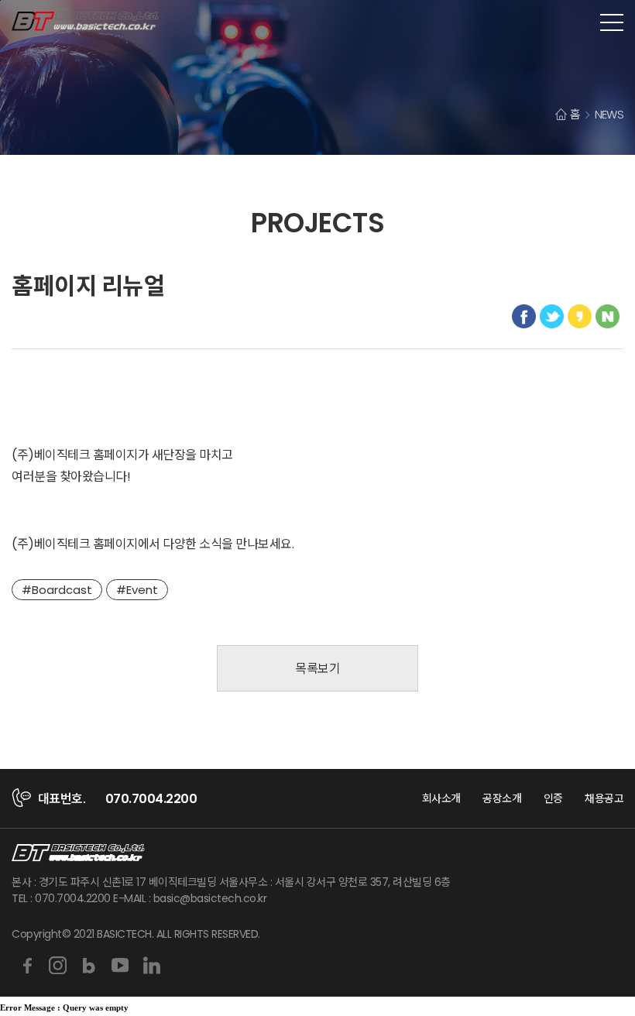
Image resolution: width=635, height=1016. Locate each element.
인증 (553, 798)
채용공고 (604, 798)
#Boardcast (57, 590)
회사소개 (441, 798)
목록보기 (317, 669)
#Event (137, 590)
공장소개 (501, 798)
